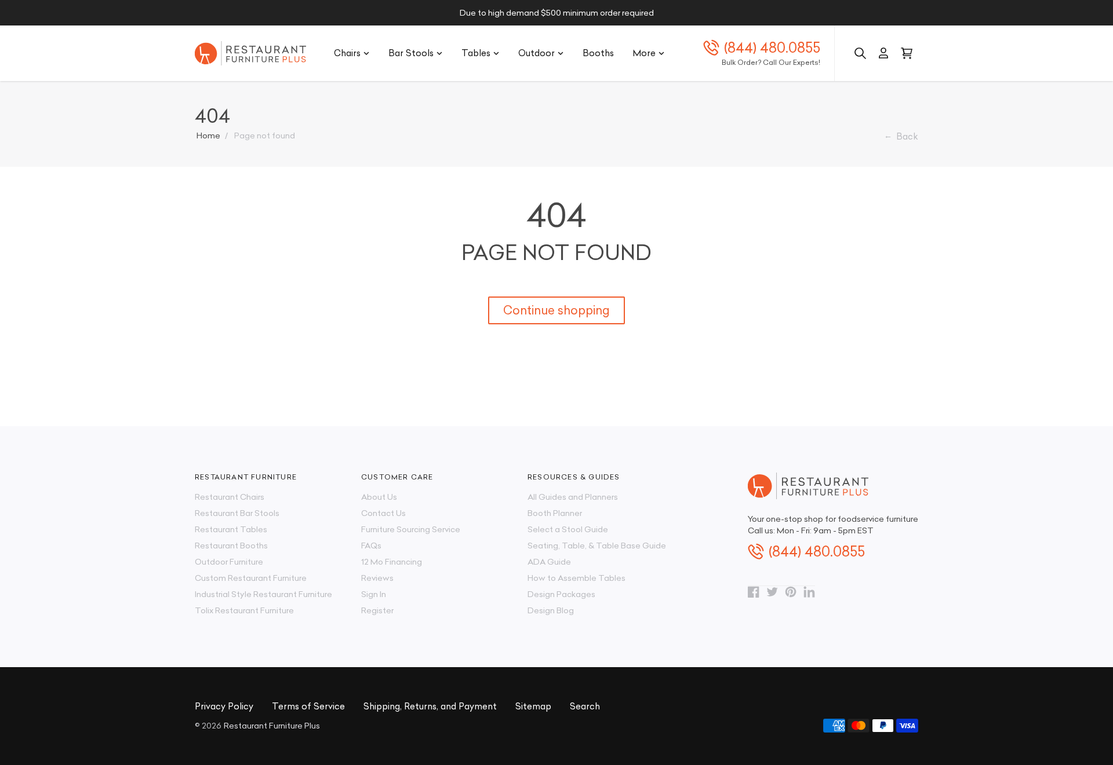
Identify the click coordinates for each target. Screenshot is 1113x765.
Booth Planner (555, 513)
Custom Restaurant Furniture (251, 578)
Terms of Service (308, 706)
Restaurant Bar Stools (237, 513)
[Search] (860, 53)
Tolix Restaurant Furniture (244, 610)
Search (585, 706)
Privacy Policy (224, 706)
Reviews (377, 578)
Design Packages (561, 594)
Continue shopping (556, 310)
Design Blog (551, 610)
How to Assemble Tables (576, 578)
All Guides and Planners (573, 497)
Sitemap (533, 706)
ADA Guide (549, 562)
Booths (598, 52)
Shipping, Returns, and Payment (430, 706)
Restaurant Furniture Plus (272, 725)
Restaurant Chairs (229, 497)
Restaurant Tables (231, 529)
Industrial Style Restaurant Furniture (263, 594)
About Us (379, 497)
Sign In (373, 594)
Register (377, 610)
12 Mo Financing (391, 562)
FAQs (371, 545)
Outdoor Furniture (229, 562)
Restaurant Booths (231, 545)
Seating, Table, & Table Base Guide (597, 545)
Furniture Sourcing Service (410, 529)
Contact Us (383, 513)
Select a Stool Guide (568, 529)
